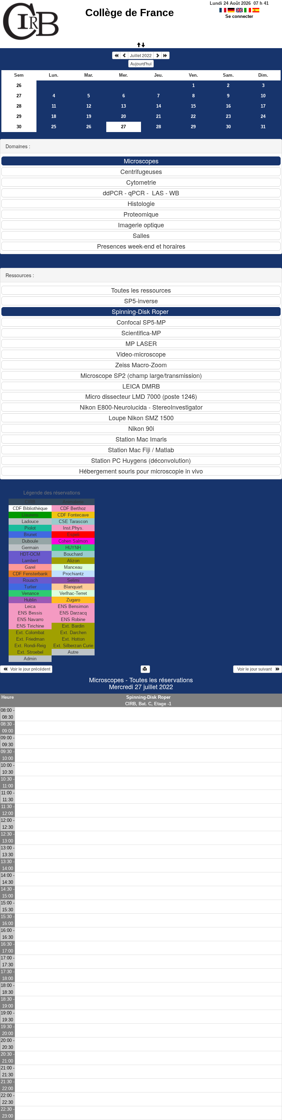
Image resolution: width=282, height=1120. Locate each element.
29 (19, 116)
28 (19, 106)
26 (19, 85)
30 (19, 126)
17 (263, 106)
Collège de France (129, 12)
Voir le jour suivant (255, 669)
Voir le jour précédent (28, 669)
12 (88, 106)
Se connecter (239, 16)
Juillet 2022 (141, 55)
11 (54, 106)
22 (193, 116)
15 (193, 106)
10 (263, 95)
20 (123, 116)
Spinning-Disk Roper (148, 697)
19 (88, 116)
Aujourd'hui (141, 63)
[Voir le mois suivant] (157, 55)
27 (19, 95)
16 (228, 106)
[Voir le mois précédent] (124, 55)
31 (263, 126)
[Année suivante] (165, 55)
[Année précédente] (116, 55)
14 (158, 106)
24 (263, 116)
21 (158, 116)
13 (123, 106)
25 (53, 126)
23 (228, 116)
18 (53, 116)
